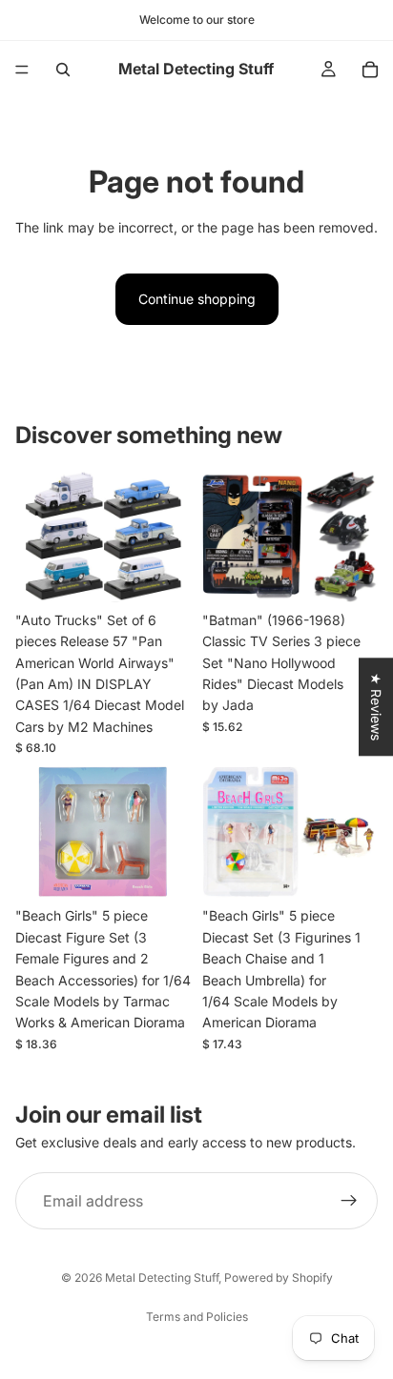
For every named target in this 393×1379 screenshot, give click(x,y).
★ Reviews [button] (376, 706)
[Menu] (22, 69)
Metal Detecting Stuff (161, 1277)
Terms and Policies (197, 1316)
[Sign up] (349, 1201)
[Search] (63, 70)
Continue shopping (197, 299)
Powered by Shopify (278, 1277)
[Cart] (370, 70)
